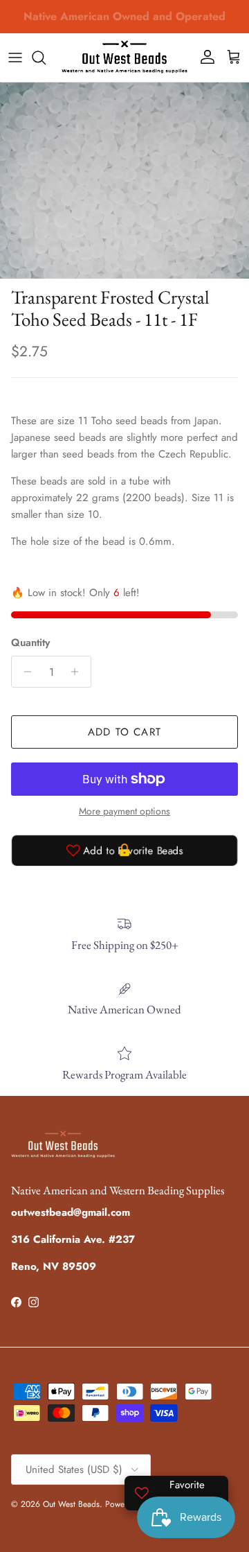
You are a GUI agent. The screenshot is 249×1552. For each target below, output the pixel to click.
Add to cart (124, 732)
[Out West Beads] (124, 57)
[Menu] (15, 57)
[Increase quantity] (78, 671)
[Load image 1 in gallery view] (124, 180)
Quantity (30, 643)
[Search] (45, 57)
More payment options (124, 811)
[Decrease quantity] (24, 671)
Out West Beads (71, 1504)
